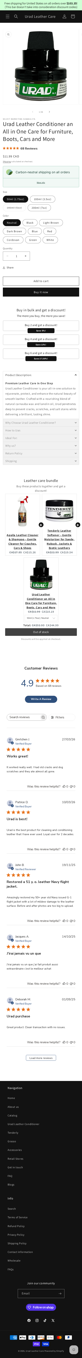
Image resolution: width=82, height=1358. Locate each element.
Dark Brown (14, 231)
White (50, 240)
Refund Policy (16, 1226)
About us (13, 1107)
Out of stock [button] (41, 632)
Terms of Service (18, 1217)
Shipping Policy (17, 1243)
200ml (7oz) (39, 207)
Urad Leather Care (35, 1351)
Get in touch (15, 1167)
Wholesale (14, 1260)
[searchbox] (23, 717)
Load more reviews (41, 1058)
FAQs (11, 1269)
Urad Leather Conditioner (23, 1124)
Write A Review (41, 699)
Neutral (12, 222)
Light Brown (51, 222)
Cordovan (13, 240)
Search (12, 1208)
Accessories (15, 1150)
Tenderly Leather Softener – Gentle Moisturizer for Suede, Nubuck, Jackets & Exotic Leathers (59, 539)
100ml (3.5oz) (42, 199)
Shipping (7, 161)
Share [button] (10, 267)
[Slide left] (32, 112)
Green (33, 240)
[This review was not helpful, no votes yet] (71, 786)
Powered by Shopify (54, 1351)
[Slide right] (49, 112)
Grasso (12, 1141)
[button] (7, 16)
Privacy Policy (16, 1234)
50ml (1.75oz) (15, 199)
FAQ (10, 1176)
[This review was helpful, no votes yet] (64, 786)
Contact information (20, 1252)
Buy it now (41, 292)
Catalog (12, 1115)
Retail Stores (15, 1158)
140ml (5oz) (16, 208)
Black (30, 222)
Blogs (11, 1184)
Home (11, 1098)
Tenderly (13, 1132)
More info (41, 183)
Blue (35, 231)
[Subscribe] (60, 1293)
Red (49, 231)
